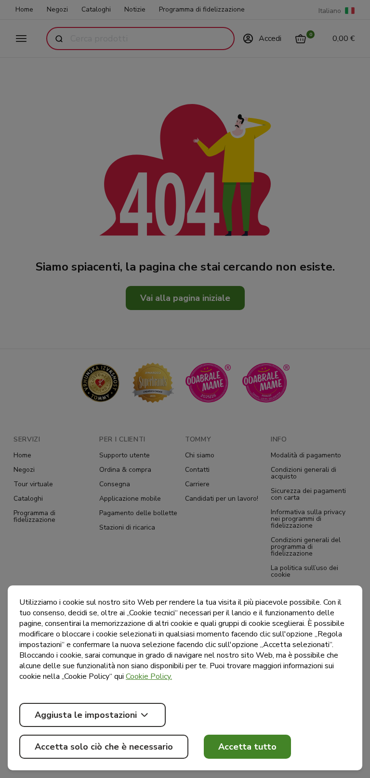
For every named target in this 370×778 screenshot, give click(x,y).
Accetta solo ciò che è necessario (104, 746)
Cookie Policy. (149, 676)
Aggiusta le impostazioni (86, 715)
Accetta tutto (247, 746)
